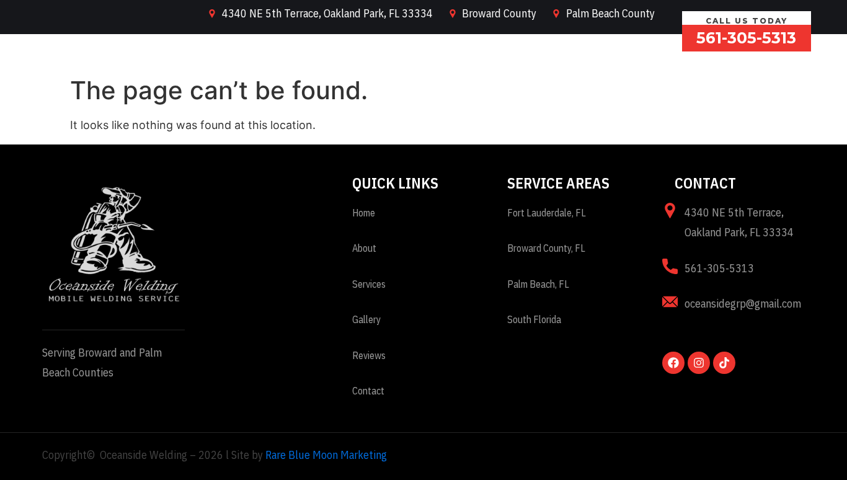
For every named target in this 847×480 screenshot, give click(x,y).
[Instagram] (699, 363)
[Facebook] (673, 363)
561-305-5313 (746, 38)
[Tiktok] (724, 363)
